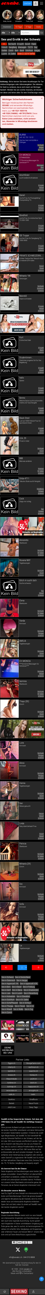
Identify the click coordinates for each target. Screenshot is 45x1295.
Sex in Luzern (17, 993)
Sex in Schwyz (25, 1003)
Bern (16, 50)
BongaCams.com (33, 1063)
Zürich (10, 50)
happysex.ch (33, 1087)
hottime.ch (11, 1083)
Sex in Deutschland (22, 977)
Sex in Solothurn (8, 999)
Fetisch (4, 47)
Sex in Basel (16, 987)
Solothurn (29, 50)
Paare (34, 44)
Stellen (4, 50)
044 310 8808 (29, 1257)
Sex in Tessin (20, 1006)
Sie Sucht (12, 44)
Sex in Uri (30, 1006)
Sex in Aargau (21, 980)
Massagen (22, 47)
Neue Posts (33, 1103)
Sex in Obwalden (23, 996)
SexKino (11, 1099)
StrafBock (33, 1099)
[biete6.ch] (7, 1025)
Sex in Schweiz (8, 977)
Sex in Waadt (7, 1009)
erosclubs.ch (11, 1090)
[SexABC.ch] (10, 3)
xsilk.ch (11, 1094)
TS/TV (30, 47)
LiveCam (27, 3)
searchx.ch (33, 1071)
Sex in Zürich (7, 1012)
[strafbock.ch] (22, 1025)
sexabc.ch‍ (28, 1269)
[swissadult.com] (22, 1038)
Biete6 (11, 1103)
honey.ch (33, 1075)
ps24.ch (33, 1079)
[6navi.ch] (7, 1037)
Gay (35, 47)
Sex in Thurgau (7, 1006)
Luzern (4, 53)
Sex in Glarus (17, 990)
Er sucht (20, 44)
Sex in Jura (6, 993)
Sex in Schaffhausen (10, 1003)
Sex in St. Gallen (22, 999)
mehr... (33, 1094)
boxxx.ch (11, 1075)
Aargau (37, 50)
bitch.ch (33, 1083)
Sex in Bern (6, 987)
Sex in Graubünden (31, 990)
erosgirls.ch (33, 1090)
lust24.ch (11, 1071)
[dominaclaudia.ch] (37, 1038)
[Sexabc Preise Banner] (7, 1050)
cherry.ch (11, 1067)
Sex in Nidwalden (8, 996)
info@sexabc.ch (15, 1257)
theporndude (11, 1079)
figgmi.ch (11, 1063)
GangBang (13, 47)
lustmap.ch (11, 1087)
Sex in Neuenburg (31, 993)
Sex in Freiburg (29, 987)
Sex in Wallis (18, 1009)
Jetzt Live (11, 1107)
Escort (27, 44)
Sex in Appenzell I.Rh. (10, 983)
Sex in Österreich (8, 980)
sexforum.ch (33, 1067)
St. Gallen (12, 53)
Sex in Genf (6, 990)
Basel (22, 50)
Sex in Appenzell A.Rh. (29, 983)
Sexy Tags (33, 1107)
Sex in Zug (29, 1009)
